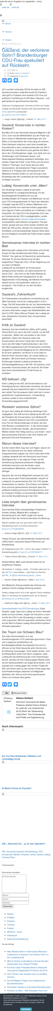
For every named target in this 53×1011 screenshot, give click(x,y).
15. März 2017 (40, 119)
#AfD (13, 111)
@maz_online (35, 575)
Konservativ (7, 854)
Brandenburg (31, 851)
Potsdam (25, 854)
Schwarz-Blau (8, 857)
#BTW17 (10, 572)
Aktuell (10, 913)
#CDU (4, 111)
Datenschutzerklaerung (17, 938)
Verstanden (26, 1009)
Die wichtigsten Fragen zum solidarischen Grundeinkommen (26, 982)
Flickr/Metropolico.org (14, 44)
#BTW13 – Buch (14, 931)
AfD (3, 851)
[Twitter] (8, 712)
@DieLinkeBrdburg (20, 575)
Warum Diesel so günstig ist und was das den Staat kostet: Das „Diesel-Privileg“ (27, 962)
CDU (40, 851)
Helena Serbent (22, 73)
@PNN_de (7, 575)
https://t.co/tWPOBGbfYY (30, 552)
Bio (7, 693)
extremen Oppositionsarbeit (33, 219)
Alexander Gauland (15, 851)
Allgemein (23, 76)
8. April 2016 (39, 579)
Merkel (17, 854)
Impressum (12, 935)
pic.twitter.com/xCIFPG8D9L (14, 114)
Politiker (11, 917)
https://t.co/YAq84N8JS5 (13, 528)
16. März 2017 (42, 556)
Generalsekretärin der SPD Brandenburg (20, 608)
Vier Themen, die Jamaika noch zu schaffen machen (27, 975)
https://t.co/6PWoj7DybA (18, 598)
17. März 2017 (44, 603)
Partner (10, 928)
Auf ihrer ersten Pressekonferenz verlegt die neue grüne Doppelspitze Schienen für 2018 (27, 969)
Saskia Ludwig (43, 854)
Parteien (11, 921)
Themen (11, 924)
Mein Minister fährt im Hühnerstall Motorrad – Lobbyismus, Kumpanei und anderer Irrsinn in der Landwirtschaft (27, 954)
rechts (33, 854)
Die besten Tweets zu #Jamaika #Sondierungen (29, 987)
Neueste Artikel (20, 693)
